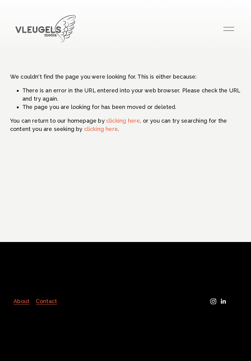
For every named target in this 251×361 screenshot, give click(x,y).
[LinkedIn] (223, 301)
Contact (46, 301)
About (21, 301)
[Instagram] (213, 301)
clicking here (123, 120)
